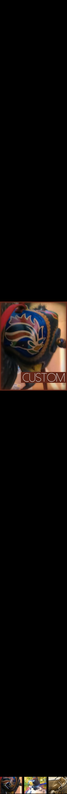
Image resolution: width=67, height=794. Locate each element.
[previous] (6, 391)
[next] (60, 391)
